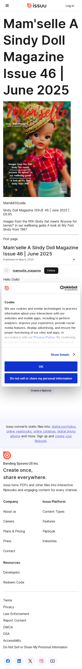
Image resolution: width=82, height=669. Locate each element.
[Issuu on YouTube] (52, 661)
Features (49, 521)
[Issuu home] (37, 5)
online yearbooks (19, 431)
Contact (9, 551)
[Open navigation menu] (7, 6)
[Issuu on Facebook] (8, 661)
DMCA (8, 627)
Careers (8, 521)
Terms (7, 600)
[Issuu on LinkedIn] (19, 661)
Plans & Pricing (14, 531)
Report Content (14, 620)
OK (41, 366)
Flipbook (49, 531)
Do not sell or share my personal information (41, 378)
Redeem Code (13, 582)
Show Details (60, 354)
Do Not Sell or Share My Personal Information (35, 647)
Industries (50, 541)
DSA (6, 634)
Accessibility (12, 640)
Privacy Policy (44, 337)
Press (7, 541)
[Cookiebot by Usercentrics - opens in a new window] (60, 288)
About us (9, 511)
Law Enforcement (16, 614)
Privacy (8, 607)
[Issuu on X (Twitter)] (30, 661)
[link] (69, 6)
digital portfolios (63, 427)
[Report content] (75, 260)
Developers (11, 572)
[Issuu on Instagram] (41, 661)
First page (10, 239)
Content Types (53, 511)
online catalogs (44, 431)
